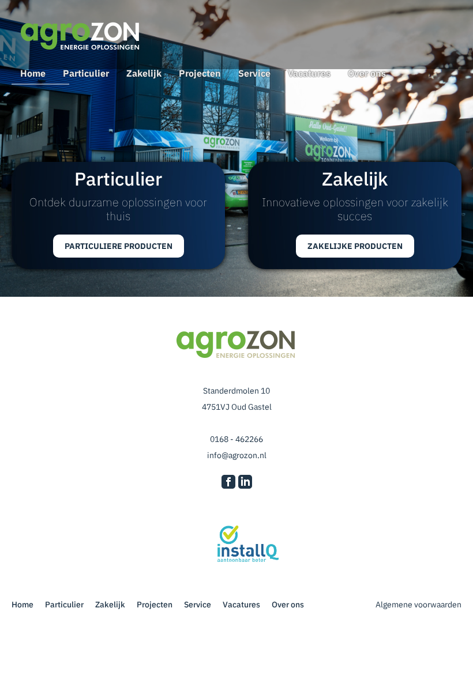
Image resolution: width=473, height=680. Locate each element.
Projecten (200, 73)
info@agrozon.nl (236, 455)
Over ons (367, 73)
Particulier (86, 73)
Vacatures (309, 73)
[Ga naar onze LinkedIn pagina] (245, 483)
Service (254, 73)
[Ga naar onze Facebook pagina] (228, 483)
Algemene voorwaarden (417, 604)
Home (33, 73)
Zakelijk (144, 73)
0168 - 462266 (236, 439)
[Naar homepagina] (81, 37)
